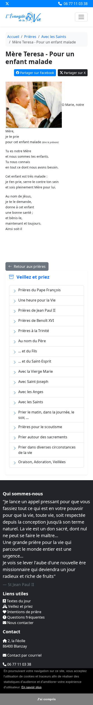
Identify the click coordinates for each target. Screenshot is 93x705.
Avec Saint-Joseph (33, 381)
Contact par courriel (24, 655)
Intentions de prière (23, 611)
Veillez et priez (20, 606)
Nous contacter (20, 622)
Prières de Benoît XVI (36, 320)
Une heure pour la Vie (37, 300)
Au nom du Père (32, 340)
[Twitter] (7, 3)
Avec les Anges (30, 391)
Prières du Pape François (39, 289)
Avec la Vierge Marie (35, 371)
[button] (43, 687)
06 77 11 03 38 (75, 3)
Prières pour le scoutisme (40, 426)
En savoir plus (31, 687)
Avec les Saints (53, 36)
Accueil (13, 36)
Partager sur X (75, 73)
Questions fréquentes (25, 617)
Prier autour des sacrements (42, 436)
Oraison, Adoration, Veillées (42, 461)
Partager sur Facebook (37, 73)
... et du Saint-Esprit (34, 361)
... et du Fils (27, 351)
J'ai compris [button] (46, 699)
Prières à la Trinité (33, 330)
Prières (30, 36)
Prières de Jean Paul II (36, 310)
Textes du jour (18, 600)
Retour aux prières (29, 266)
